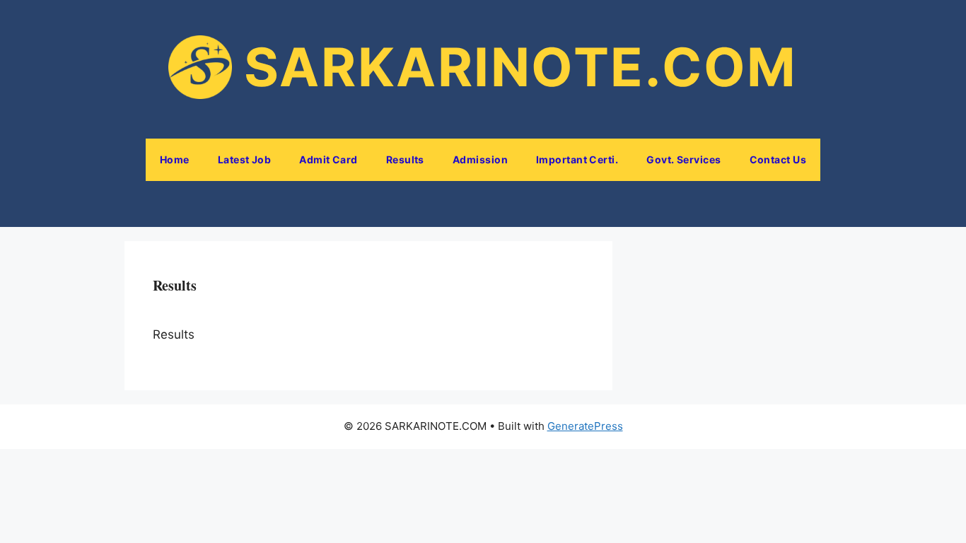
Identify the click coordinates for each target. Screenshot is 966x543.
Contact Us (778, 159)
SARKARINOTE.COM (521, 67)
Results (405, 159)
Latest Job (245, 159)
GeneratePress (585, 426)
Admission (480, 159)
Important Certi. (577, 159)
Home (175, 159)
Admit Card (328, 159)
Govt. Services (683, 159)
